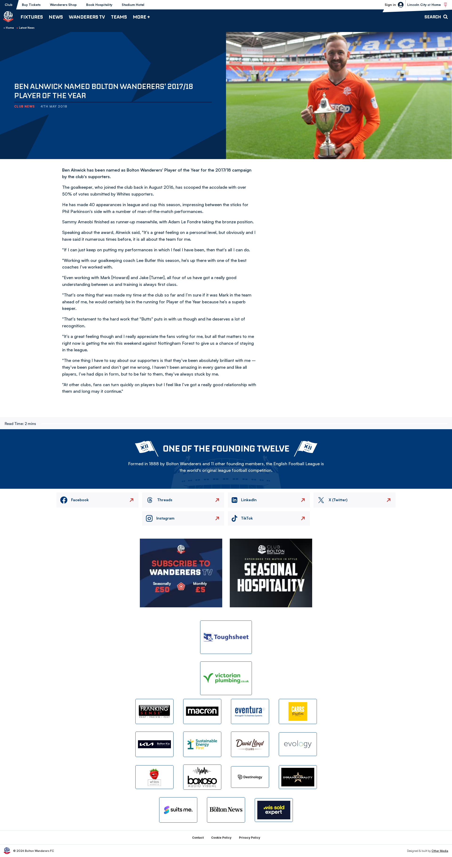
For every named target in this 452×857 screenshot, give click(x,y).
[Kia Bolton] (154, 744)
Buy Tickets (31, 5)
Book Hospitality (99, 5)
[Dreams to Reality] (298, 777)
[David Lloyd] (250, 744)
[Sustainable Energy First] (202, 744)
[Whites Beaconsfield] (154, 777)
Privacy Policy (249, 837)
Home (10, 27)
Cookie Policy (221, 837)
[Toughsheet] (226, 637)
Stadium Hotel (133, 5)
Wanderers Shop (63, 5)
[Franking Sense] (154, 711)
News (56, 17)
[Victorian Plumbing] (226, 678)
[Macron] (202, 711)
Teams (119, 17)
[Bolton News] (226, 809)
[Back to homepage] (8, 16)
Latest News (27, 27)
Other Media (440, 851)
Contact (198, 837)
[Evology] (298, 744)
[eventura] (250, 711)
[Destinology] (250, 777)
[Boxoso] (202, 777)
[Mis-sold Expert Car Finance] (274, 810)
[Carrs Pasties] (298, 711)
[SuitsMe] (178, 810)
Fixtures (31, 17)
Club (8, 5)
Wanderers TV (87, 17)
